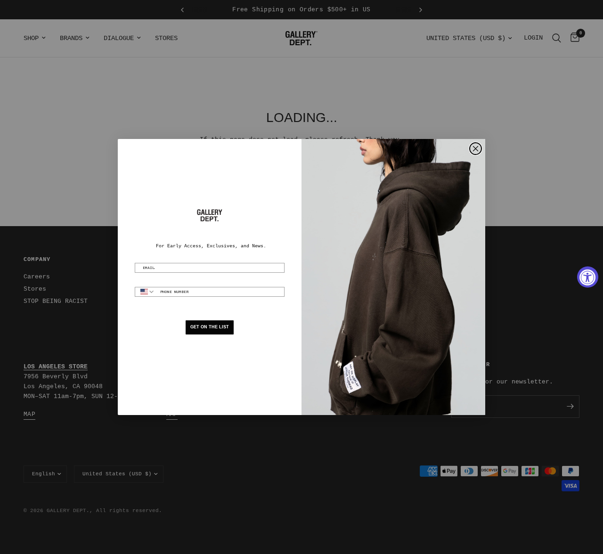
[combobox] (145, 291)
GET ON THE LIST (209, 327)
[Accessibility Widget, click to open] (587, 277)
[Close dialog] (475, 149)
